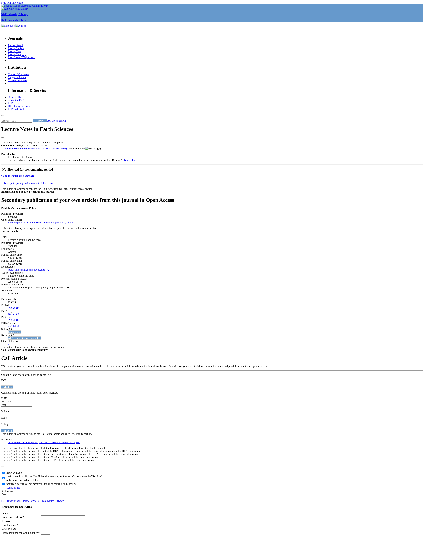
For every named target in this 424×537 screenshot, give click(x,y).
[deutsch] (20, 25)
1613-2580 (13, 314)
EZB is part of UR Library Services (20, 500)
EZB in (16, 109)
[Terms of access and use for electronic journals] (68, 148)
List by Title (14, 51)
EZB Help (13, 103)
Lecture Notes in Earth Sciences (37, 129)
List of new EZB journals (21, 57)
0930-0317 (13, 308)
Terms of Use (15, 97)
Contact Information (18, 74)
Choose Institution (17, 80)
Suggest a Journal (17, 77)
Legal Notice (47, 500)
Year (3, 404)
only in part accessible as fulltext (23, 480)
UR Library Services (19, 106)
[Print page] (8, 25)
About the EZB (16, 100)
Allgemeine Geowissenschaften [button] (24, 338)
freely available (14, 472)
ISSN (4, 398)
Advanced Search (56, 120)
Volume (5, 411)
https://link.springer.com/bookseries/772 (28, 269)
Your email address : (13, 517)
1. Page (5, 424)
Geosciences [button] (14, 332)
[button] (24, 145)
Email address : (10, 525)
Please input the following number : (21, 532)
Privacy (60, 500)
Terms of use (130, 160)
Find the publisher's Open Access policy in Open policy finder (40, 222)
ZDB (10, 344)
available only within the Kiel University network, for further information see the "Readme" (54, 476)
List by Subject (16, 48)
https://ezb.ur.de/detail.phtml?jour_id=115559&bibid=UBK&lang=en (44, 442)
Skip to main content (12, 2)
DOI (3, 380)
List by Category (17, 54)
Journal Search (15, 45)
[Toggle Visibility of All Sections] (2, 137)
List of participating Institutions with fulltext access (28, 183)
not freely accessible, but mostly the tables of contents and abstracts (41, 483)
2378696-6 (13, 326)
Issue (4, 417)
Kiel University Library (14, 14)
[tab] (212, 145)
